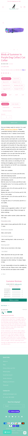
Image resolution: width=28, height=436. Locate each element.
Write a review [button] (14, 300)
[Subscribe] (22, 406)
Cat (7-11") (16, 78)
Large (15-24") (6, 89)
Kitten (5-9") (6, 78)
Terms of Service (7, 378)
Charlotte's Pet (13, 428)
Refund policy (6, 371)
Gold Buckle (7, 108)
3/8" (4, 94)
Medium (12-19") (18, 85)
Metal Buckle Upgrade (7, 229)
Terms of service (14, 432)
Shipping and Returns (8, 381)
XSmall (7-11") (16, 82)
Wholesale (5, 385)
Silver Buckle (17, 108)
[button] (3, 7)
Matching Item (5, 244)
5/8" (17, 95)
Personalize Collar (6, 221)
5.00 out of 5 (18, 284)
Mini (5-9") (6, 82)
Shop (4, 364)
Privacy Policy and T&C (9, 368)
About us (5, 361)
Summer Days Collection (11, 129)
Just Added (4, 251)
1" (4, 98)
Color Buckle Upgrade (7, 236)
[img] (4, 309)
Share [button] (4, 274)
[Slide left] (10, 49)
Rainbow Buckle (8, 111)
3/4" (24, 95)
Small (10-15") (6, 85)
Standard (5, 104)
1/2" (11, 95)
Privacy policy (20, 430)
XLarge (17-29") (18, 89)
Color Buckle (15, 104)
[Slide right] (17, 49)
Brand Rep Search (7, 375)
